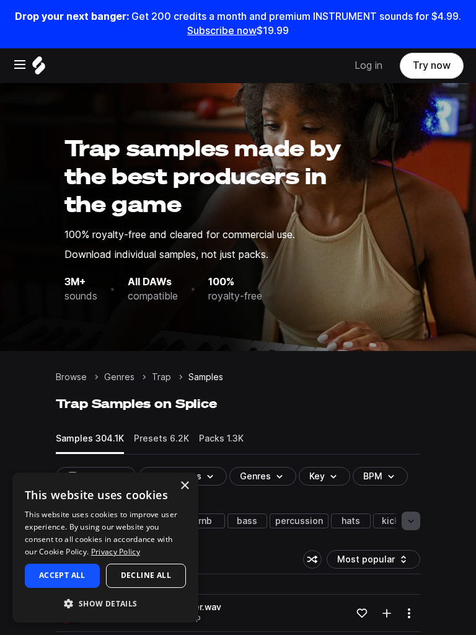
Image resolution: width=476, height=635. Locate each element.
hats (351, 521)
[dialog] (105, 548)
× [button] (184, 486)
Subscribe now (222, 31)
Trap (161, 377)
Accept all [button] (62, 575)
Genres (119, 377)
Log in (368, 65)
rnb (205, 521)
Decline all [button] (146, 575)
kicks (393, 521)
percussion (299, 521)
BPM (372, 476)
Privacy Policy (115, 551)
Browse (71, 377)
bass (247, 521)
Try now (432, 65)
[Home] (38, 68)
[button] (105, 603)
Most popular (370, 561)
